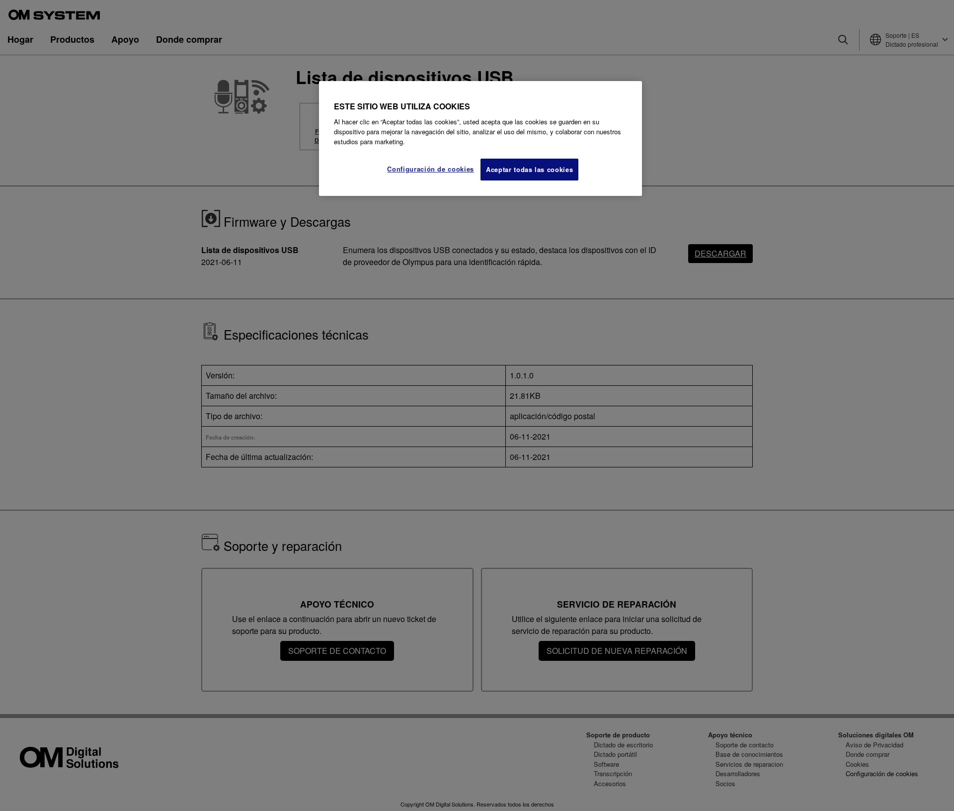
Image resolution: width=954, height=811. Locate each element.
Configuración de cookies (430, 169)
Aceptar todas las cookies (529, 169)
